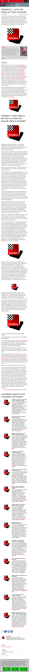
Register (11, 651)
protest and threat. (19, 501)
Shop (2, 1)
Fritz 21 (4, 47)
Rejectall (15, 669)
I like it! (21, 14)
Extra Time (25, 90)
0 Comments (25, 14)
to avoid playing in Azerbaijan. (19, 519)
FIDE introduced (22, 65)
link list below (6, 85)
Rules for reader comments (6, 646)
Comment (3, 653)
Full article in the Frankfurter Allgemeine (12, 389)
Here (15, 664)
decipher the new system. (18, 626)
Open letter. (22, 572)
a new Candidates (21, 69)
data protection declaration (16, 666)
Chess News (10, 5)
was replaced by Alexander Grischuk (16, 77)
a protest (14, 78)
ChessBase (8, 636)
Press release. (18, 430)
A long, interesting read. (19, 609)
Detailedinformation (6, 669)
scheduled (22, 73)
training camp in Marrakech (22, 340)
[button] (8, 1)
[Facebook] (5, 631)
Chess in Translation (10, 96)
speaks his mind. (16, 413)
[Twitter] (8, 631)
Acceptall (24, 669)
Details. (18, 537)
